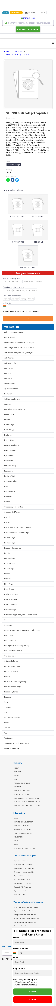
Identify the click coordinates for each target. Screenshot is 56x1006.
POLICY (16, 779)
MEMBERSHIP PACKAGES (22, 794)
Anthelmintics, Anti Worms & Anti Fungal (19, 342)
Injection (7, 553)
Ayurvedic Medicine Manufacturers (26, 911)
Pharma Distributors (21, 894)
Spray (6, 723)
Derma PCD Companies (22, 883)
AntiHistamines (9, 383)
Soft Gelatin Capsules (12, 717)
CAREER (16, 776)
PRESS (16, 844)
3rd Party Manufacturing (26, 984)
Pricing (6, 12)
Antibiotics (8, 378)
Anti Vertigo (8, 368)
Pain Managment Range (12, 666)
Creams (7, 419)
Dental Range (9, 425)
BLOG (16, 818)
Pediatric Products (11, 671)
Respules (7, 697)
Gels (6, 486)
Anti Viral (7, 373)
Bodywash (8, 394)
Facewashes (8, 471)
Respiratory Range (11, 692)
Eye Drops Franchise (21, 861)
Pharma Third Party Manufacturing (26, 907)
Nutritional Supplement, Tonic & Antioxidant (20, 615)
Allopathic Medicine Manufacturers (26, 918)
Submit (32, 992)
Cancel (32, 999)
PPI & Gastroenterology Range (15, 681)
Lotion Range (9, 568)
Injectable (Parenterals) (12, 548)
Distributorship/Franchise (26, 982)
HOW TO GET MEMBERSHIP (23, 822)
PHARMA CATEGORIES (21, 826)
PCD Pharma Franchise (22, 879)
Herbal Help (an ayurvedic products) (17, 527)
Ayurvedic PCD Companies (23, 891)
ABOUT (16, 768)
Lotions (7, 574)
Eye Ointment (9, 455)
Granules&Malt (9, 491)
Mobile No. (7, 303)
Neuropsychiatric (10, 604)
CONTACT (17, 772)
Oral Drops (8, 635)
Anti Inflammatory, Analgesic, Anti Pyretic (19, 353)
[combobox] (28, 23)
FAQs (16, 841)
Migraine (7, 579)
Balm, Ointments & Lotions (14, 332)
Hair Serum (8, 522)
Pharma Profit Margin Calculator (27, 802)
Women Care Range (11, 748)
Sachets (7, 702)
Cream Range (9, 414)
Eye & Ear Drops (10, 450)
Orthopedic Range (11, 661)
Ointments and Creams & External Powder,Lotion (22, 630)
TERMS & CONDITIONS (22, 783)
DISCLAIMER (18, 787)
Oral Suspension (10, 656)
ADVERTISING (18, 837)
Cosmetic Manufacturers (22, 926)
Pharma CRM (16, 12)
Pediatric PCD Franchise (22, 887)
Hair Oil (7, 517)
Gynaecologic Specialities (13, 507)
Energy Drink (9, 440)
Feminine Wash (9, 476)
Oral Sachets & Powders (13, 651)
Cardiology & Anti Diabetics (14, 409)
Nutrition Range (10, 610)
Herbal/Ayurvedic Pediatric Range (16, 532)
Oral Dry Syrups (10, 640)
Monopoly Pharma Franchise (24, 872)
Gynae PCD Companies (22, 876)
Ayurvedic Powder (11, 389)
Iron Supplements (10, 558)
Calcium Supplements (12, 399)
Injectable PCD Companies (23, 864)
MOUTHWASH (9, 337)
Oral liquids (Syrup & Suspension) (16, 645)
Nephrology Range (11, 594)
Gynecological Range (12, 512)
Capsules (7, 404)
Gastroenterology (10, 481)
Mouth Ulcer (8, 584)
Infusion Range (9, 538)
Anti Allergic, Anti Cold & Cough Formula (19, 347)
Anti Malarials (9, 358)
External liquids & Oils (12, 445)
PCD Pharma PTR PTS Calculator (26, 798)
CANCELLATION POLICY (22, 791)
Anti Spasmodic (10, 363)
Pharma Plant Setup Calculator (27, 806)
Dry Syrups (8, 435)
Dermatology (9, 430)
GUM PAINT (8, 496)
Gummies (7, 502)
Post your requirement (28, 29)
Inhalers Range (9, 543)
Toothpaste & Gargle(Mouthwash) (16, 743)
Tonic (6, 733)
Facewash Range (10, 466)
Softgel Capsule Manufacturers (25, 915)
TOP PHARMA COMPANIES (23, 833)
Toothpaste (8, 738)
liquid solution (9, 563)
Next (28, 318)
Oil (5, 620)
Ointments (8, 625)
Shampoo (7, 707)
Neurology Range (10, 599)
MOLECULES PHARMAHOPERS (24, 848)
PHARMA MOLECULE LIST (22, 829)
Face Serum (8, 461)
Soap (6, 712)
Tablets (7, 728)
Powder (7, 676)
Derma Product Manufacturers (25, 922)
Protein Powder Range (12, 687)
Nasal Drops (9, 589)
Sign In (42, 12)
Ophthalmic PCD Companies (24, 868)
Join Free (31, 12)
